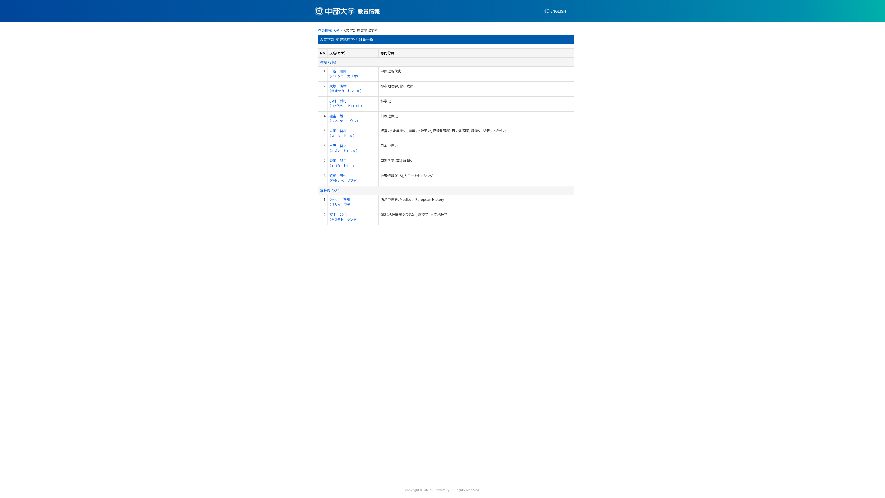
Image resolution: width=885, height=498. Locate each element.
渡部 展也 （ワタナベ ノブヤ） (343, 178)
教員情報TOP (328, 30)
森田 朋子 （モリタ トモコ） (342, 163)
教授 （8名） (328, 62)
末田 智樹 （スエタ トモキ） (342, 133)
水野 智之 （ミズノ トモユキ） (343, 148)
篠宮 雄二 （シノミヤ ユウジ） (344, 118)
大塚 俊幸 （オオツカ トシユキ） (345, 88)
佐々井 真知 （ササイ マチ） (340, 202)
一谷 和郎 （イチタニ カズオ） (344, 73)
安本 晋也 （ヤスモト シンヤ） (343, 217)
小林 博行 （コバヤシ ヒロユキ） (346, 103)
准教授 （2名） (330, 190)
